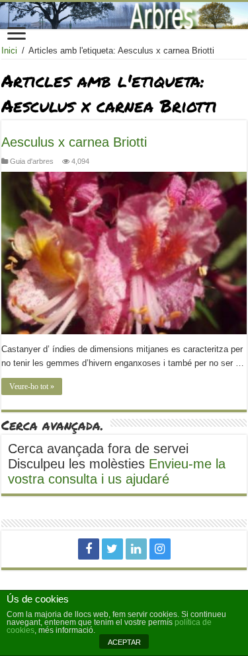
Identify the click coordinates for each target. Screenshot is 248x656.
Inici (9, 50)
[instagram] (160, 549)
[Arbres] (124, 15)
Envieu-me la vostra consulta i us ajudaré (117, 471)
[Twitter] (112, 549)
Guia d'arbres (32, 161)
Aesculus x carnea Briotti (74, 142)
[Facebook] (88, 549)
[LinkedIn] (136, 549)
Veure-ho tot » (31, 386)
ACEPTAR (124, 642)
